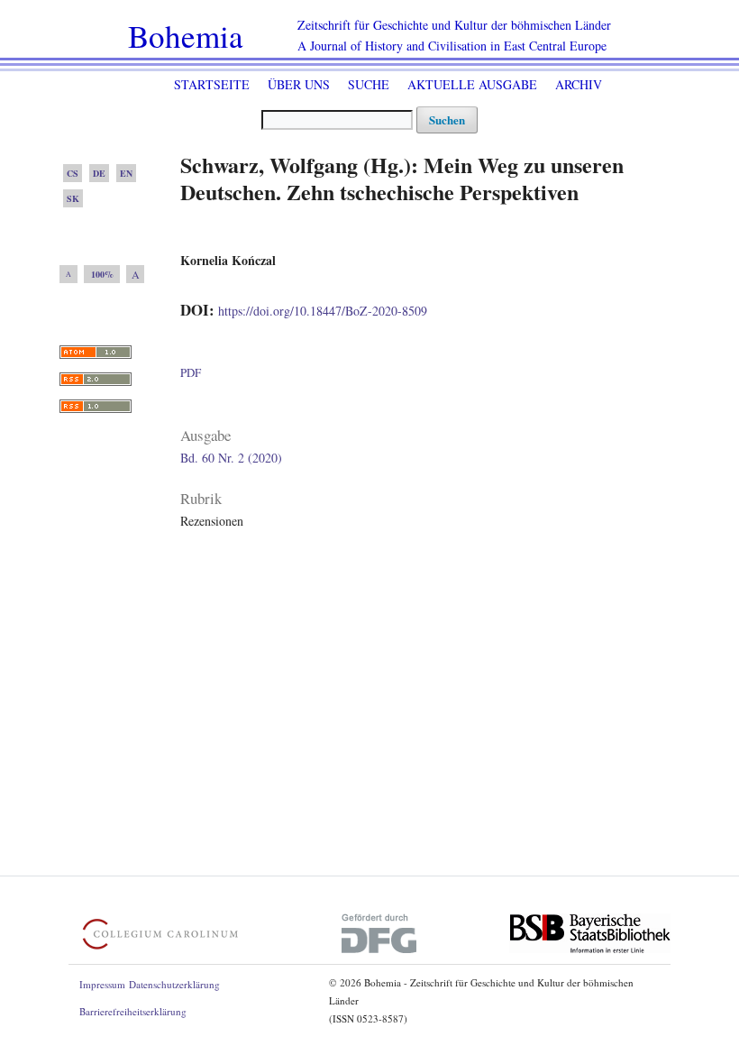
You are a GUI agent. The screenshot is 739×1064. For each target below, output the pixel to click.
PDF (190, 372)
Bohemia (185, 35)
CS (72, 173)
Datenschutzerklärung (174, 984)
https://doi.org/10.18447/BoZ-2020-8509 (322, 310)
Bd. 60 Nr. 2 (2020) (231, 457)
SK (73, 198)
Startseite (212, 84)
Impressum (102, 984)
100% (102, 274)
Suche (368, 84)
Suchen (447, 119)
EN (126, 173)
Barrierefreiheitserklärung (133, 1011)
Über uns (299, 84)
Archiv (578, 84)
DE (99, 173)
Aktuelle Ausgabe (472, 84)
